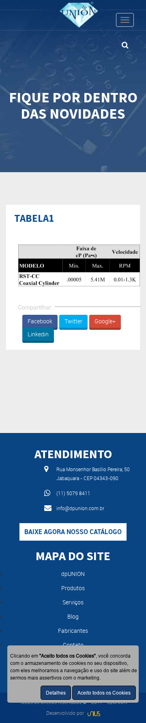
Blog (73, 616)
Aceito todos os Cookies (104, 693)
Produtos (73, 588)
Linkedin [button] (38, 334)
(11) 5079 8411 (73, 493)
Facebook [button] (40, 321)
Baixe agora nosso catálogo (73, 531)
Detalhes (56, 693)
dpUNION (73, 574)
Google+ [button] (105, 321)
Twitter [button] (73, 321)
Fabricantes (73, 630)
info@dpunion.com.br (80, 508)
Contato (73, 645)
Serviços (73, 602)
